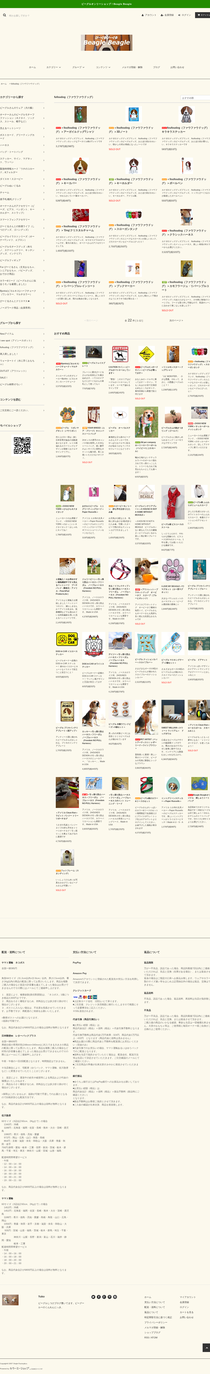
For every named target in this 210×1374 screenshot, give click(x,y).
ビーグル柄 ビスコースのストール (172, 525)
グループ (77, 67)
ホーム (32, 67)
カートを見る (187, 1312)
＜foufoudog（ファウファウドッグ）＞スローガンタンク (131, 227)
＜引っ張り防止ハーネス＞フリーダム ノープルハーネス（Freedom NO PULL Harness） (93, 798)
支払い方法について (154, 1302)
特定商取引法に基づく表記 (158, 1317)
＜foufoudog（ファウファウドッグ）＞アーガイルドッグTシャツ (78, 129)
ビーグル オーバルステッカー (119, 429)
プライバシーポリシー (155, 1322)
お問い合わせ (177, 67)
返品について (151, 1312)
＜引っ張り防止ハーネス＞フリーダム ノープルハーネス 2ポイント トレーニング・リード (120, 799)
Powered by (4, 1369)
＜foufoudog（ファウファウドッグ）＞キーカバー (78, 181)
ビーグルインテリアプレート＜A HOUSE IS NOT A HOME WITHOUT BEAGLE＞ (146, 510)
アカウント (151, 15)
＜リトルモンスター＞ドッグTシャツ (172, 368)
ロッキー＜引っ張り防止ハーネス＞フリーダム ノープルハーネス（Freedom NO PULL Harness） (93, 737)
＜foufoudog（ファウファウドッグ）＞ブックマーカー (131, 284)
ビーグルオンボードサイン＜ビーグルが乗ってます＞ (146, 370)
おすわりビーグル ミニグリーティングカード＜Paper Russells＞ (93, 509)
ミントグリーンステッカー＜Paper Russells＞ (172, 799)
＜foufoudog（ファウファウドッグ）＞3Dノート (131, 129)
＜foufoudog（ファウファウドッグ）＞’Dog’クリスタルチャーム (78, 228)
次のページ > (176, 320)
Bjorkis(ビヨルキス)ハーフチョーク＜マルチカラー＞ (67, 366)
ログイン (186, 15)
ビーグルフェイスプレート (93, 364)
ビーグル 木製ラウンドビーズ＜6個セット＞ (120, 725)
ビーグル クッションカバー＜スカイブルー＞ (146, 661)
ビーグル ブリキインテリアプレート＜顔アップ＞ (67, 729)
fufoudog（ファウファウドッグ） (26, 84)
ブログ (156, 67)
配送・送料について (154, 1307)
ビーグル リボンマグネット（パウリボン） (67, 429)
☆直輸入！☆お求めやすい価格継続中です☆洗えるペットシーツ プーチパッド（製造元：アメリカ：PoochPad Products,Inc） (66, 586)
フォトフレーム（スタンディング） (67, 872)
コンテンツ (101, 67)
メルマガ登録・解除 (132, 67)
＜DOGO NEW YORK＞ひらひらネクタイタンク (66, 509)
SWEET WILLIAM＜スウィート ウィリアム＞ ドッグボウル (172, 731)
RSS (146, 1337)
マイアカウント (188, 1297)
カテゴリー (52, 67)
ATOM (154, 1337)
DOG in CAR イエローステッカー (67, 652)
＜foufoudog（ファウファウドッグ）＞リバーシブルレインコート (78, 284)
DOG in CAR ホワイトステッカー (93, 665)
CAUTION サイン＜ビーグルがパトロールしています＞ (119, 370)
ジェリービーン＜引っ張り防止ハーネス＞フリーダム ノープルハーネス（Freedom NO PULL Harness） (93, 585)
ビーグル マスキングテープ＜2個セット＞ (172, 661)
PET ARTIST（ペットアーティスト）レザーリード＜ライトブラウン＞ (146, 743)
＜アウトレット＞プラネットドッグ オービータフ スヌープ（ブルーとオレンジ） (146, 593)
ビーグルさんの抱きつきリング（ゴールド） (172, 429)
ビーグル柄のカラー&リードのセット (146, 799)
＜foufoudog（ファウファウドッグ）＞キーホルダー (131, 181)
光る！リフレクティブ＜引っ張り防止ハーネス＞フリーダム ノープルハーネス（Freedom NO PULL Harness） (119, 592)
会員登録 (169, 15)
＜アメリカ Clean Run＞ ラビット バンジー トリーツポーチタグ (67, 816)
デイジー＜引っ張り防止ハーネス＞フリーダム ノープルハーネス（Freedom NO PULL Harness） (119, 660)
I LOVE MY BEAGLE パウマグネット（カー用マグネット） (172, 589)
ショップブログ (152, 1332)
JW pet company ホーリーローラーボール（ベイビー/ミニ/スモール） (146, 446)
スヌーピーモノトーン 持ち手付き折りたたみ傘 (120, 509)
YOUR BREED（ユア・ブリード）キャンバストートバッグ (93, 431)
